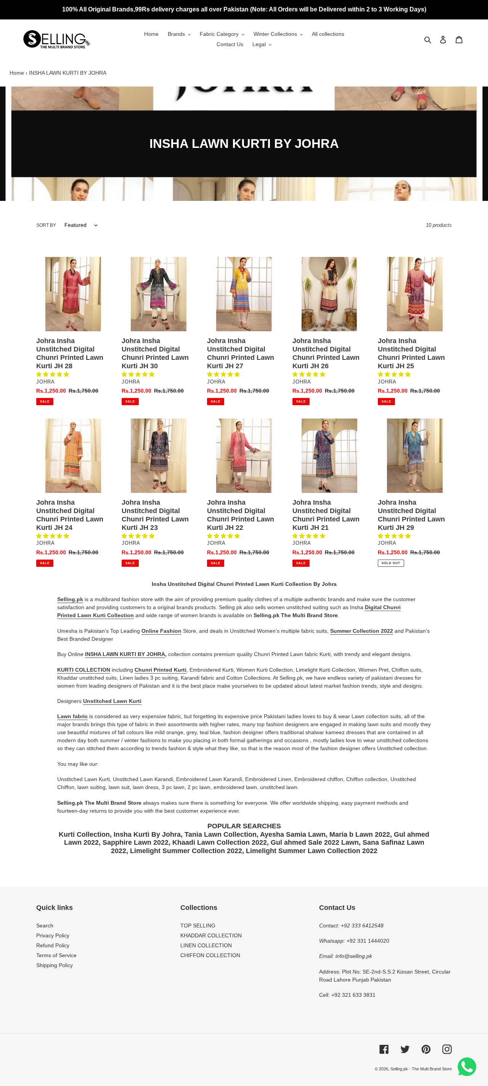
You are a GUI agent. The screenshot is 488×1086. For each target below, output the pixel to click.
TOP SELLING (197, 925)
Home (17, 73)
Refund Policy (52, 945)
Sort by (46, 225)
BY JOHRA (150, 654)
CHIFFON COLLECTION (210, 955)
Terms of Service (56, 955)
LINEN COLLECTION (206, 945)
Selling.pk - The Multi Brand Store (421, 1069)
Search (44, 925)
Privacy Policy (52, 935)
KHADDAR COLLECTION (211, 935)
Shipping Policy (54, 965)
